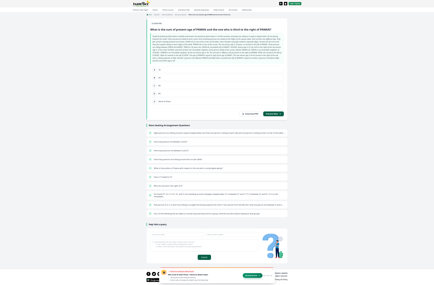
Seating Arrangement (180, 14)
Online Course (167, 10)
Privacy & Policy (281, 279)
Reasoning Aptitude (167, 14)
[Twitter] (154, 274)
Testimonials (247, 10)
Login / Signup (295, 4)
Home (150, 14)
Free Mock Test (184, 10)
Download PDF (251, 114)
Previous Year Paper (140, 10)
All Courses (233, 10)
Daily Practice (219, 10)
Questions (157, 14)
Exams (155, 10)
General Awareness (201, 10)
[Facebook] (148, 274)
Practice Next (272, 114)
